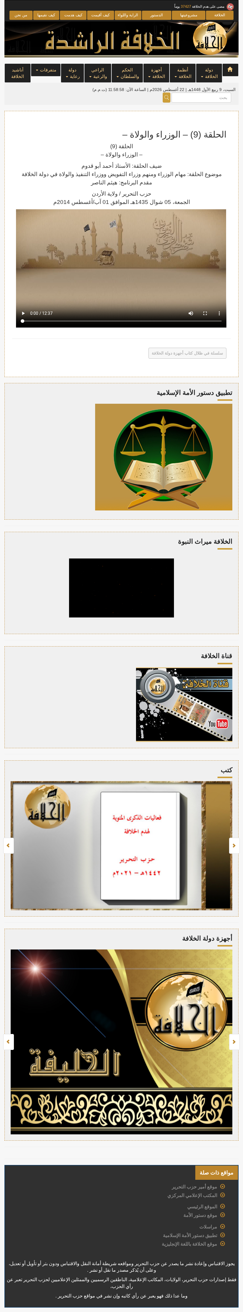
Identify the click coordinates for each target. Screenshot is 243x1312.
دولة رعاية (74, 73)
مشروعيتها (188, 15)
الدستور (156, 15)
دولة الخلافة (211, 73)
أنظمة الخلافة (184, 73)
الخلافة (219, 15)
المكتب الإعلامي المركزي (192, 1195)
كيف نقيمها (46, 15)
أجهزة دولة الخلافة (207, 938)
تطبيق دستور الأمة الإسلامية (190, 1235)
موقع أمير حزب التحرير (194, 1186)
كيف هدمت (73, 15)
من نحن (21, 15)
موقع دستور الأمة (200, 1215)
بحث (166, 97)
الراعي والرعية (99, 73)
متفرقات (47, 69)
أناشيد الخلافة (17, 73)
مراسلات (208, 1226)
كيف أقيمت (100, 15)
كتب (226, 770)
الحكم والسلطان (129, 73)
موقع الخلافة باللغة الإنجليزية (189, 1243)
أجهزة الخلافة (158, 73)
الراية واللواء (128, 15)
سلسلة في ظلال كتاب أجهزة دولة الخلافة (187, 353)
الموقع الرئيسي (202, 1206)
